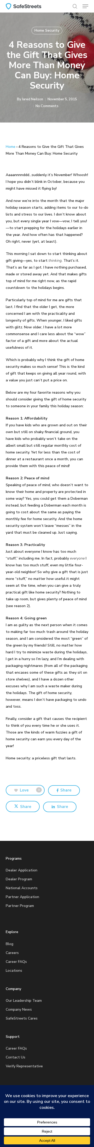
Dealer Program (19, 879)
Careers (12, 952)
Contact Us (15, 1057)
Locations (14, 970)
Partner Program (20, 905)
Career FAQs (16, 961)
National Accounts (22, 888)
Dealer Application (21, 870)
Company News (19, 1009)
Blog (9, 943)
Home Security (46, 30)
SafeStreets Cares (22, 1018)
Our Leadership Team (24, 1000)
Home (10, 146)
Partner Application (22, 896)
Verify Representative (24, 1066)
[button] (85, 6)
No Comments (47, 106)
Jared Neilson (32, 99)
